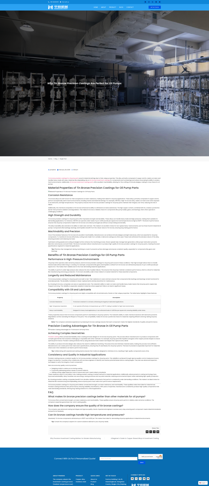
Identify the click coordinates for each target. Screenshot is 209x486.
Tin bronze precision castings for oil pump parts (63, 178)
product (112, 7)
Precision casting (53, 337)
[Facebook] (145, 2)
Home (96, 7)
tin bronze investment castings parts (81, 182)
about (103, 7)
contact (130, 7)
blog (121, 7)
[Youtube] (159, 2)
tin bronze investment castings (100, 180)
